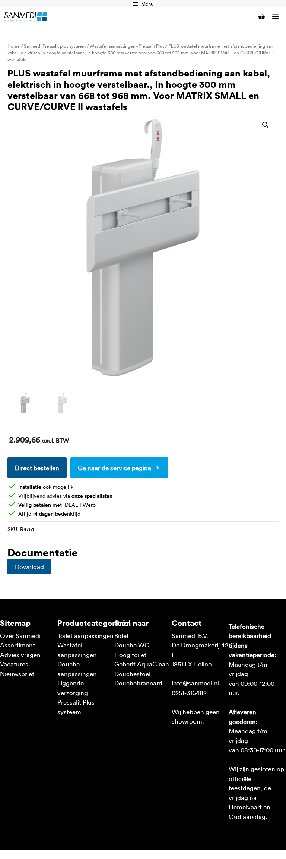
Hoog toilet (130, 654)
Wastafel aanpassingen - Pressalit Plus (127, 46)
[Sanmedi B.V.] (26, 16)
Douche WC (131, 645)
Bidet (121, 635)
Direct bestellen (37, 467)
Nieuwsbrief (17, 673)
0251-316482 (189, 692)
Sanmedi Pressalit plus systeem (55, 46)
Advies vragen (20, 654)
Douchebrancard (138, 683)
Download (29, 566)
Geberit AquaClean (141, 664)
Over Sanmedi (20, 635)
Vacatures (14, 664)
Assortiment (17, 645)
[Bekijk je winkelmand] (258, 16)
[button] (265, 125)
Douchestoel (132, 673)
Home (13, 46)
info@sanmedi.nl (195, 683)
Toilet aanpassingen (85, 635)
